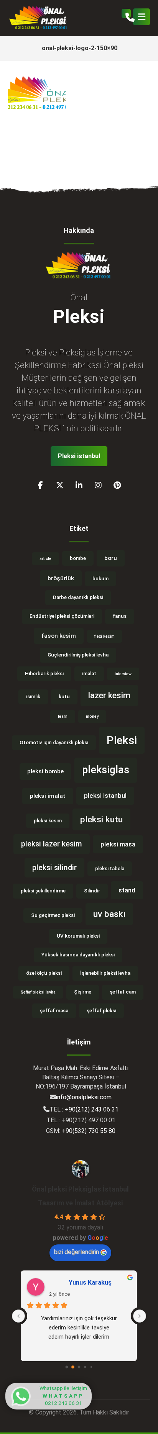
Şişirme (82, 992)
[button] (141, 16)
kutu (64, 696)
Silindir (92, 891)
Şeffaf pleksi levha (38, 992)
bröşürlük (61, 578)
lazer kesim (109, 695)
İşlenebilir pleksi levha (105, 973)
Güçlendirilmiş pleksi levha (78, 655)
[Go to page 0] (67, 1367)
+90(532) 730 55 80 (88, 1130)
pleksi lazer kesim (51, 844)
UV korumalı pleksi (78, 936)
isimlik (33, 696)
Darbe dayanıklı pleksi (78, 597)
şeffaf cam (123, 992)
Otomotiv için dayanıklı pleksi (54, 742)
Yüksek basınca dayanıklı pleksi (78, 955)
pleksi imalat (48, 795)
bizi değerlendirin (76, 1252)
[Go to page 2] (79, 1367)
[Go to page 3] (85, 1367)
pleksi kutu (101, 819)
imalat (89, 673)
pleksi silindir (54, 867)
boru (110, 558)
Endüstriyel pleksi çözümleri (62, 616)
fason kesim (58, 635)
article (45, 558)
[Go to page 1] (72, 1367)
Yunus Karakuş (90, 1282)
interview (123, 673)
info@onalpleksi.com (84, 1097)
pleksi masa (117, 844)
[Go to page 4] (91, 1367)
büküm (100, 578)
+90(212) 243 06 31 (91, 1109)
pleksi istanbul (105, 795)
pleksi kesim (48, 820)
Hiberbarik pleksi (44, 673)
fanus (120, 616)
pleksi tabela (109, 868)
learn (62, 716)
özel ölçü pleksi (44, 973)
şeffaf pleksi (101, 1010)
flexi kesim (104, 636)
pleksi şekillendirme (43, 891)
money (92, 716)
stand (126, 890)
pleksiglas (105, 770)
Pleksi (122, 740)
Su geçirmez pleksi (53, 915)
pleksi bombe (45, 771)
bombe (78, 558)
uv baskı (109, 914)
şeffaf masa (54, 1010)
